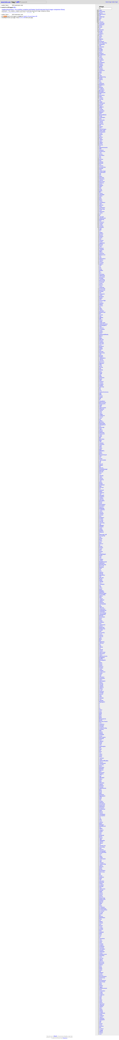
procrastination (103, 976)
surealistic (101, 1018)
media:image (102, 171)
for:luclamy (102, 632)
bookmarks (102, 120)
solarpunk (101, 1005)
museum (101, 950)
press (100, 71)
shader (101, 673)
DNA (100, 730)
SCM (100, 797)
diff (18, 2)
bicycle (101, 235)
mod (100, 257)
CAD (100, 265)
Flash (100, 56)
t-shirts (101, 213)
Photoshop (102, 352)
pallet (100, 376)
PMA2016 (101, 783)
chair (100, 848)
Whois (100, 823)
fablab (100, 891)
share (100, 435)
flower (100, 906)
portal (100, 503)
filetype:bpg (102, 898)
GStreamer (102, 294)
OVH (100, 571)
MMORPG (101, 451)
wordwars (101, 227)
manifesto (101, 496)
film (100, 313)
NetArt (100, 347)
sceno (100, 286)
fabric (100, 364)
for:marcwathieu (103, 909)
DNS (100, 337)
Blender (101, 87)
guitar (100, 366)
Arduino (101, 69)
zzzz (100, 1034)
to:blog (101, 688)
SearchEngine (102, 129)
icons (100, 210)
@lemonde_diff (103, 534)
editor (100, 308)
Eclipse (101, 341)
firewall (101, 630)
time (100, 516)
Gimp (100, 269)
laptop (100, 491)
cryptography (102, 614)
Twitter (100, 196)
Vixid (100, 821)
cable (100, 839)
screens (101, 97)
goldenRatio (102, 917)
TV (100, 231)
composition (102, 609)
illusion (101, 925)
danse (100, 482)
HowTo (101, 32)
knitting (101, 369)
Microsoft (101, 566)
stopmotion (102, 243)
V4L (100, 461)
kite (100, 426)
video (100, 10)
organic (101, 959)
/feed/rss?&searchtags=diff (30, 16)
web (100, 45)
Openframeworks (103, 147)
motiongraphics (103, 325)
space (100, 679)
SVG (100, 128)
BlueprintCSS (102, 719)
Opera (100, 779)
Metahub (101, 248)
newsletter (101, 955)
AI (99, 708)
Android (101, 185)
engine (100, 309)
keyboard (101, 490)
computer (101, 249)
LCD (100, 556)
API (100, 125)
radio (100, 380)
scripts (101, 224)
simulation (101, 677)
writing (100, 529)
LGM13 (101, 139)
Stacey (101, 811)
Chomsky (101, 725)
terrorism (101, 1026)
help (100, 316)
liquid (100, 933)
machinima (102, 938)
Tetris (100, 206)
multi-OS (101, 499)
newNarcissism (103, 954)
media (100, 321)
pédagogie (101, 508)
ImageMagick (102, 554)
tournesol (101, 691)
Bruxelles (101, 91)
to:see (100, 690)
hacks (100, 57)
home (107, 2)
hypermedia (102, 423)
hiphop (100, 921)
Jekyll (100, 754)
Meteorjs (101, 770)
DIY (100, 15)
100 (24, 17)
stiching (101, 683)
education (101, 881)
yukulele (101, 700)
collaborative (102, 358)
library (100, 26)
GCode (101, 396)
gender (101, 913)
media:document (103, 324)
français (101, 635)
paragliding (102, 657)
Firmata (101, 547)
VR (100, 462)
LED (100, 558)
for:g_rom (101, 282)
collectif (101, 359)
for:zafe (101, 912)
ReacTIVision (102, 402)
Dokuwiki (101, 339)
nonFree (101, 958)
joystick (101, 929)
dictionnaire (102, 617)
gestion (101, 916)
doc (100, 419)
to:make (101, 520)
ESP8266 (101, 734)
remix (100, 989)
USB (100, 406)
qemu (100, 983)
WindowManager (103, 469)
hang (100, 919)
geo (100, 915)
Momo (100, 453)
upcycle (101, 694)
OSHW (101, 349)
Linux (100, 35)
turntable (101, 692)
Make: (100, 176)
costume (101, 862)
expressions (102, 889)
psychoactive (102, 980)
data (100, 160)
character (101, 602)
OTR (100, 775)
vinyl (100, 695)
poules (100, 665)
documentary (102, 167)
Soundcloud (102, 809)
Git (17, 12)
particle (101, 960)
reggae (101, 987)
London (101, 560)
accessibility (102, 594)
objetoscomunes (103, 656)
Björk (100, 717)
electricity (101, 882)
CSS (100, 40)
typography (102, 44)
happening (101, 641)
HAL (100, 747)
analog (100, 831)
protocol (101, 666)
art (99, 28)
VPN (100, 819)
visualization (102, 172)
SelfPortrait (102, 275)
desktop (101, 615)
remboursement (103, 988)
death (100, 868)
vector (100, 330)
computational (102, 610)
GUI (100, 267)
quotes (101, 143)
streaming (101, 287)
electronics (102, 95)
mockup (101, 943)
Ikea (100, 553)
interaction (101, 211)
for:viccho (101, 911)
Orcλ (100, 780)
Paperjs (101, 784)
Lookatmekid (102, 763)
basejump (101, 835)
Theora (101, 813)
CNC (100, 441)
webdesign (101, 16)
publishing (101, 432)
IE (99, 215)
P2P (100, 94)
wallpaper (101, 525)
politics (101, 430)
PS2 (100, 576)
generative (101, 90)
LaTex (100, 759)
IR (99, 271)
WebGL (101, 304)
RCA (100, 789)
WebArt (101, 465)
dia (100, 873)
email (100, 189)
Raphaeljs (101, 794)
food (100, 631)
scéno (100, 511)
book (100, 118)
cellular (101, 601)
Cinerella (101, 726)
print (100, 37)
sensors (101, 512)
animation (101, 47)
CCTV (100, 541)
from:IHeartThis (103, 43)
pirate (100, 967)
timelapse (101, 517)
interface (101, 53)
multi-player (102, 949)
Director (101, 543)
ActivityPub (102, 536)
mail (100, 494)
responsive (102, 434)
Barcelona (101, 439)
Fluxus (101, 245)
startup (101, 1010)
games (101, 13)
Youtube (101, 109)
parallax (101, 658)
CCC (100, 722)
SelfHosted (102, 103)
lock (100, 936)
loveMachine (102, 54)
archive (101, 305)
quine (100, 984)
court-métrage (102, 613)
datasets (101, 866)
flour (100, 904)
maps (100, 75)
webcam (101, 205)
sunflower (101, 1015)
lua (100, 648)
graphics (101, 33)
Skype (100, 580)
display (101, 483)
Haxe (100, 749)
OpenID (101, 573)
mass (100, 940)
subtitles (101, 686)
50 (21, 17)
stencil (100, 682)
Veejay (101, 232)
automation (102, 277)
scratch (101, 993)
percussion (102, 181)
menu (100, 942)
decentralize (102, 870)
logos (100, 428)
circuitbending (102, 852)
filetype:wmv (102, 899)
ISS (100, 753)
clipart (100, 856)
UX (100, 585)
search (101, 261)
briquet (101, 838)
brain (100, 473)
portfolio (101, 163)
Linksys (101, 762)
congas (101, 857)
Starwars (101, 303)
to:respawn (102, 329)
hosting (101, 367)
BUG (100, 716)
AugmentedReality (103, 334)
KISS (100, 756)
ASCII (100, 333)
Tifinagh (101, 581)
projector (101, 507)
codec (100, 477)
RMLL (100, 793)
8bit (100, 437)
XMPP (100, 828)
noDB (100, 373)
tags (110, 2)
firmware (101, 900)
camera (101, 121)
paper (100, 96)
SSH (100, 456)
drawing (101, 39)
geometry (101, 422)
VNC (100, 587)
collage (101, 414)
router (100, 669)
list (100, 644)
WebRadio (101, 592)
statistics (101, 328)
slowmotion (102, 678)
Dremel (101, 733)
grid (100, 640)
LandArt (101, 559)
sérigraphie (102, 1019)
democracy (102, 872)
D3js (100, 393)
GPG (100, 447)
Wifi (100, 188)
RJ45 (100, 792)
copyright (101, 216)
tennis (100, 1025)
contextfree (102, 611)
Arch (100, 711)
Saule (100, 405)
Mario (100, 452)
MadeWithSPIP (103, 562)
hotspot (101, 923)
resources (101, 222)
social (100, 133)
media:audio (102, 322)
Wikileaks (101, 824)
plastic (100, 664)
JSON (100, 295)
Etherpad (101, 738)
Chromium (101, 444)
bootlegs (101, 278)
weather (101, 385)
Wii (100, 466)
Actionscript (102, 288)
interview (101, 643)
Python (101, 50)
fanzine (101, 894)
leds (100, 239)
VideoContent (102, 407)
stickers (101, 383)
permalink (29, 12)
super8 (101, 1017)
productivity (102, 977)
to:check (101, 1028)
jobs (100, 368)
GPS (100, 550)
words (100, 528)
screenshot (102, 509)
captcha (101, 841)
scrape (101, 992)
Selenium (101, 802)
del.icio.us (101, 362)
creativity (101, 479)
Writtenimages (102, 593)
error (100, 623)
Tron (100, 583)
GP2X (100, 742)
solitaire (101, 1006)
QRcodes (101, 577)
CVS (100, 390)
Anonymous (102, 290)
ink (100, 488)
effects (101, 252)
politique (101, 972)
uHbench (101, 107)
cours (100, 418)
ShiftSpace (102, 806)
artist (100, 113)
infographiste (102, 424)
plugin (100, 379)
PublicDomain (102, 788)
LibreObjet (101, 194)
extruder (101, 890)
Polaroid (101, 787)
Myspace (101, 346)
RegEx (101, 579)
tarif (100, 1022)
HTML (100, 108)
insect (100, 926)
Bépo (100, 440)
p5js (100, 375)
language (101, 932)
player (100, 199)
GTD (100, 247)
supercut (101, 687)
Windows (101, 150)
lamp (100, 930)
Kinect (100, 555)
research (101, 381)
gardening (101, 219)
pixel (100, 198)
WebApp (101, 590)
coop (100, 860)
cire (100, 855)
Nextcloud (101, 772)
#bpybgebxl (102, 702)
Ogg (100, 776)
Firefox (101, 193)
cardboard (101, 600)
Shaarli (101, 134)
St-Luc (100, 301)
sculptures (101, 994)
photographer (102, 660)
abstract (101, 233)
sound (100, 101)
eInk (100, 879)
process (101, 975)
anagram (101, 830)
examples (101, 311)
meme (100, 941)
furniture (101, 236)
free (100, 256)
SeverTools (102, 805)
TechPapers (102, 117)
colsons (101, 478)
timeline (101, 519)
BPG (100, 715)
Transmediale (102, 460)
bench (100, 836)
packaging (101, 500)
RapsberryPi (102, 796)
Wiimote (101, 468)
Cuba (100, 445)
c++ (100, 474)
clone (100, 411)
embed (101, 883)
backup (101, 355)
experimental (102, 218)
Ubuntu (101, 79)
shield (100, 1000)
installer (101, 928)
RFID (100, 790)
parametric (101, 377)
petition (101, 964)
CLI (100, 214)
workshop (101, 386)
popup (100, 190)
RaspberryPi (102, 92)
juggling (101, 317)
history (101, 154)
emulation (101, 622)
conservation (102, 858)
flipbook (101, 902)
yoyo (100, 699)
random (101, 985)
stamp (100, 1009)
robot (100, 326)
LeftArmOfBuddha (103, 760)
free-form (101, 487)
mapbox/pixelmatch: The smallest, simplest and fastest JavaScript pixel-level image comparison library (33, 9)
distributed (101, 485)
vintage (101, 1030)
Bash (100, 539)
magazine (101, 492)
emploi (100, 621)
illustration (101, 155)
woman (101, 1032)
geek (100, 638)
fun (100, 74)
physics (101, 284)
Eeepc (100, 736)
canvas (101, 598)
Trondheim (101, 584)
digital (100, 250)
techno (101, 1023)
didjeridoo (101, 363)
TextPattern (102, 207)
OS (100, 570)
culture (101, 865)
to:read (101, 58)
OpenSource (102, 14)
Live (100, 164)
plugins (101, 64)
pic (100, 661)
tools (100, 18)
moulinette (101, 946)
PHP (100, 148)
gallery (100, 420)
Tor (100, 817)
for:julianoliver (102, 908)
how (100, 924)
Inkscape (101, 343)
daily (113, 2)
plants (100, 662)
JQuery (101, 126)
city (100, 605)
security (101, 104)
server (100, 201)
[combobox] (105, 8)
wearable (101, 698)
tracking (101, 226)
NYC (100, 273)
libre (100, 197)
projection (101, 83)
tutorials (101, 65)
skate (100, 1001)
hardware (101, 60)
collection (101, 607)
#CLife (100, 67)
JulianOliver (102, 401)
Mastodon (101, 767)
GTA (100, 745)
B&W (100, 713)
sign (100, 675)
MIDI (100, 449)
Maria (100, 766)
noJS (100, 957)
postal (100, 974)
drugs (100, 878)
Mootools (101, 567)
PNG (100, 299)
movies (101, 651)
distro (100, 618)
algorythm (101, 470)
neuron (101, 953)
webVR (101, 1031)
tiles (100, 1027)
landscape (101, 427)
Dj (99, 545)
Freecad (101, 741)
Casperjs (101, 443)
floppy (100, 903)
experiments (102, 624)
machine (101, 240)
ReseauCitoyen (103, 454)
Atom (100, 712)
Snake (100, 458)
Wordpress (102, 84)
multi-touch (102, 653)
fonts (100, 82)
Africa (100, 709)
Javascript (14, 12)
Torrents (101, 165)
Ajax (100, 537)
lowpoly (101, 647)
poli (100, 971)
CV (100, 266)
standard (101, 513)
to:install (101, 262)
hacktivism (102, 70)
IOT (100, 750)
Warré (100, 589)
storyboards (102, 1013)
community (102, 279)
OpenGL (101, 572)
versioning (9, 12)
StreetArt (101, 30)
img (5, 12)
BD (100, 192)
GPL (100, 292)
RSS (100, 86)
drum (100, 619)
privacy (101, 137)
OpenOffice (102, 575)
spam (100, 436)
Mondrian (101, 296)
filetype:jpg (102, 209)
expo (100, 887)
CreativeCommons (103, 392)
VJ (100, 20)
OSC (100, 230)
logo (100, 645)
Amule (100, 538)
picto (100, 966)
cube (100, 481)
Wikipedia (101, 409)
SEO (100, 798)
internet (101, 180)
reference (101, 182)
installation (102, 62)
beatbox (101, 356)
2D (100, 388)
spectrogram (102, 681)
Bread (100, 720)
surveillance (102, 202)
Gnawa (101, 551)
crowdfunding (102, 864)
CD (100, 389)
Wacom (101, 464)
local (100, 934)
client (100, 606)
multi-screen (102, 652)
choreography (102, 604)
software (101, 22)
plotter (100, 968)
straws (100, 1014)
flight (100, 486)
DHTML (101, 244)
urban (100, 203)
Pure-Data (101, 274)
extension (101, 253)
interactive (101, 179)
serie (100, 997)
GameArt (101, 342)
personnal (101, 962)
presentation (102, 504)
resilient (101, 668)
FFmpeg (101, 291)
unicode (101, 521)
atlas (100, 834)
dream (100, 875)
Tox (100, 818)
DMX (100, 394)
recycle (101, 145)
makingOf (101, 495)
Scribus (101, 801)
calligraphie (102, 840)
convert (101, 417)
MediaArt (101, 768)
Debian (101, 732)
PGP (100, 781)
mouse (101, 283)
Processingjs (102, 300)
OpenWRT (101, 777)
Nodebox (101, 773)
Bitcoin (101, 335)
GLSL (100, 549)
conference (102, 415)
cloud (100, 413)
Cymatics (101, 729)
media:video (102, 130)
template (101, 384)
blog (100, 135)
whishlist (101, 526)
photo (100, 52)
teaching (101, 124)
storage (101, 1011)
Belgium (101, 112)
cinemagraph (102, 851)
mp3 (100, 220)
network (101, 122)
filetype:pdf (102, 281)
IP (99, 400)
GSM (100, 743)
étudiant (101, 530)
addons (101, 596)
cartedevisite (102, 845)
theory (100, 105)
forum (100, 634)
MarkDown (101, 563)
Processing (102, 11)
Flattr (100, 739)
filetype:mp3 (102, 312)
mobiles (101, 498)
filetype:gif (101, 627)
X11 (100, 827)
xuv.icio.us (5, 2)
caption (101, 843)
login (116, 2)
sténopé (101, 685)
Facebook (101, 41)
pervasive (101, 963)
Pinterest (101, 785)
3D (100, 19)
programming (102, 77)
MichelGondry (102, 564)
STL (100, 457)
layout (100, 372)
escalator (101, 885)
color (100, 152)
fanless (101, 892)
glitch (100, 639)
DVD (100, 542)
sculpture (101, 88)
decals (100, 869)
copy (100, 861)
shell (100, 998)
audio (100, 141)
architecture (102, 151)
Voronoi (101, 822)
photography (102, 131)
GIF (100, 175)
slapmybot (101, 1004)
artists (100, 36)
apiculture (101, 177)
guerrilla (101, 168)
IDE (100, 398)
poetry (100, 970)
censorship (102, 847)
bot (100, 81)
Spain (100, 810)
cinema (101, 410)
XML (100, 354)
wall (100, 524)
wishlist (101, 332)
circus (100, 853)
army (100, 832)
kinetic (100, 237)
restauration (102, 991)
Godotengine (102, 746)
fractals (101, 315)
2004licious (65, 1038)
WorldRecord (102, 826)
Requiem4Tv (102, 403)
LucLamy (101, 764)
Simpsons (101, 807)
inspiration (101, 24)
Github (100, 397)
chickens (101, 849)
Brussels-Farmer (103, 721)
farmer (100, 895)
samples (101, 670)
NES (100, 771)
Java (100, 345)
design (100, 31)
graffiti (100, 66)
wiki (100, 173)
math (100, 169)
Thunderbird (102, 814)
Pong (100, 116)
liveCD (100, 320)
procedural (101, 505)
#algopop (101, 532)
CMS (100, 73)
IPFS (100, 751)
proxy (100, 979)
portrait (101, 431)
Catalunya (101, 724)
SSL (100, 800)
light (100, 318)
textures (101, 515)
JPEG (100, 448)
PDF (100, 350)
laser (100, 371)
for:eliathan (102, 907)
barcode (101, 471)
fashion (101, 626)
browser (101, 159)
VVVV (100, 588)
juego (100, 48)
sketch (101, 1002)
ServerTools (102, 804)
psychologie (102, 981)
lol (99, 937)
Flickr (100, 138)
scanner (101, 223)
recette (101, 241)
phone (100, 502)
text (100, 156)
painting (101, 162)
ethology (101, 886)
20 (20, 17)
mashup (101, 99)
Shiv (100, 158)
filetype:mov (102, 254)
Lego (100, 228)
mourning (101, 947)
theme (100, 184)
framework (101, 111)
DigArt (100, 338)
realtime (101, 260)
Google (101, 49)
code (100, 61)
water (100, 696)
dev (100, 307)
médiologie (102, 951)
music (100, 27)
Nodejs (101, 298)
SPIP (100, 186)
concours (101, 360)
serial (100, 996)
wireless (101, 264)
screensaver (102, 672)
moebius (101, 945)
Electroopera (102, 737)
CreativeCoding (103, 728)
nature (100, 655)
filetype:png (102, 628)
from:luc (101, 636)
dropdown (101, 877)
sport (100, 1008)
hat (100, 920)
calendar (101, 475)
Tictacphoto (102, 815)
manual (101, 649)
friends (101, 78)
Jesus (100, 755)
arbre (100, 597)
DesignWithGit (102, 114)
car (100, 844)
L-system (101, 758)
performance (102, 258)
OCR (100, 568)
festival (101, 896)
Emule (100, 546)
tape (100, 1021)
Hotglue (101, 270)
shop (100, 674)
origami (101, 142)
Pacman (101, 351)
